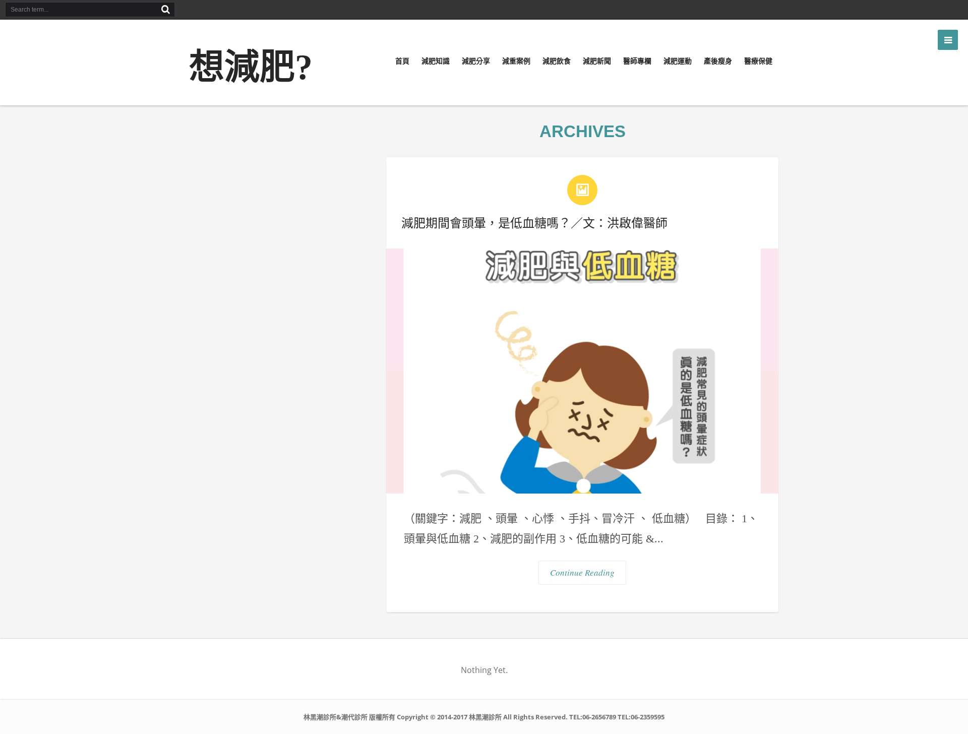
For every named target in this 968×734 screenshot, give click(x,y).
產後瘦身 (718, 61)
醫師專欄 (637, 61)
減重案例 (516, 61)
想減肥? (251, 67)
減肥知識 (435, 61)
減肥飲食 (556, 61)
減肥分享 (476, 61)
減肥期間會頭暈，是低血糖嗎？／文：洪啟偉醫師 (534, 223)
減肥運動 (677, 61)
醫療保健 (758, 61)
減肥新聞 (597, 61)
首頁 (402, 61)
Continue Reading (582, 572)
